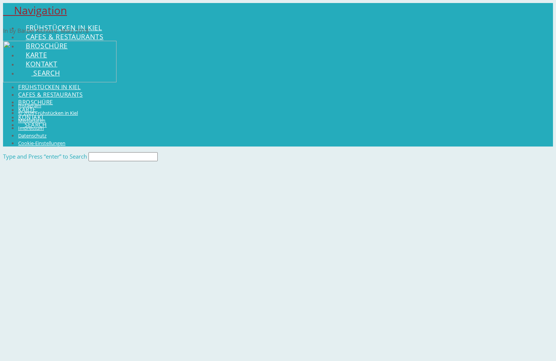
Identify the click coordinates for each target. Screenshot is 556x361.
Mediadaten (31, 120)
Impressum (31, 128)
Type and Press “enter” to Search (45, 156)
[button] (35, 10)
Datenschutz (32, 135)
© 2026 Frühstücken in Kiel (48, 113)
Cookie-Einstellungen (41, 143)
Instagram (29, 105)
